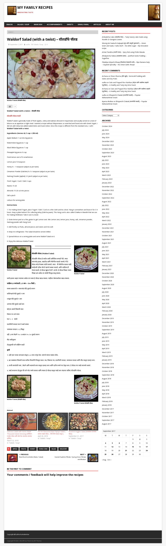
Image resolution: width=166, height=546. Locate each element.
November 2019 (108, 322)
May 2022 (105, 213)
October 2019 (107, 326)
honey (32, 449)
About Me (110, 24)
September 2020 (108, 284)
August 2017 (106, 424)
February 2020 (107, 311)
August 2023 (106, 156)
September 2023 (108, 153)
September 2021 (108, 239)
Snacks (9, 24)
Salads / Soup (23, 24)
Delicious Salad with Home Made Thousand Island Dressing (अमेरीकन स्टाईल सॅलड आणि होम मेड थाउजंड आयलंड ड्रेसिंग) (19, 434)
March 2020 (106, 307)
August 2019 (106, 333)
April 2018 (105, 394)
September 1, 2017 (16, 44)
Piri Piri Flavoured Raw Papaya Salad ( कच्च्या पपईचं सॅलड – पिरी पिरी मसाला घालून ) (51, 432)
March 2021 (106, 262)
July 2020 (105, 292)
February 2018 (107, 401)
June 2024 (105, 134)
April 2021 (105, 258)
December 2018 (108, 364)
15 (133, 447)
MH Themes (37, 541)
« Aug (104, 460)
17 (147, 447)
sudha (28, 44)
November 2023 (108, 145)
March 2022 (106, 220)
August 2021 (106, 243)
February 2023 (107, 179)
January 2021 (106, 269)
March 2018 (106, 397)
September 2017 (108, 420)
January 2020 (106, 315)
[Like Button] (10, 106)
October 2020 (107, 281)
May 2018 (105, 390)
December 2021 (108, 228)
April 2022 (105, 217)
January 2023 (106, 183)
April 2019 (105, 348)
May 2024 (105, 137)
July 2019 (105, 337)
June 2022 (105, 209)
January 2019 (106, 360)
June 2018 (105, 386)
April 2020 (105, 303)
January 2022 (106, 224)
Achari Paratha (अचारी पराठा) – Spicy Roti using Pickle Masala (123, 52)
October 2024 (107, 126)
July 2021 (105, 247)
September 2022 (108, 198)
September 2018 (108, 375)
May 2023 (105, 168)
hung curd (43, 449)
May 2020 (105, 299)
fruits (23, 449)
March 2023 (106, 175)
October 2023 (107, 149)
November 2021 (108, 232)
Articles (97, 24)
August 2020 (106, 288)
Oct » (109, 460)
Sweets (70, 24)
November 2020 (108, 277)
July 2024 (105, 130)
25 (105, 454)
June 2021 (105, 250)
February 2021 (107, 266)
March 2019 (106, 352)
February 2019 (107, 356)
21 (126, 450)
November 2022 (108, 190)
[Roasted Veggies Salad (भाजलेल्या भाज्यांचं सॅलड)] (83, 422)
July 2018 (105, 382)
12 (112, 447)
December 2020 (108, 273)
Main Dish (38, 24)
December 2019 (108, 318)
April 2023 (105, 171)
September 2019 (108, 330)
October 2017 (107, 416)
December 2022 (108, 186)
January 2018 (106, 405)
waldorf (63, 449)
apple (15, 449)
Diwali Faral (83, 24)
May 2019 (105, 345)
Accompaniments (54, 24)
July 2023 (105, 160)
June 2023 (105, 164)
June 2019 (105, 341)
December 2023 (108, 141)
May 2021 (105, 254)
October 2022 (107, 194)
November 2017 (108, 413)
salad (53, 449)
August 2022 (106, 202)
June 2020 (105, 296)
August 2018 (106, 379)
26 (112, 454)
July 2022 (105, 205)
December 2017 (108, 409)
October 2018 (107, 371)
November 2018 (108, 367)
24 (147, 450)
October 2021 (107, 235)
